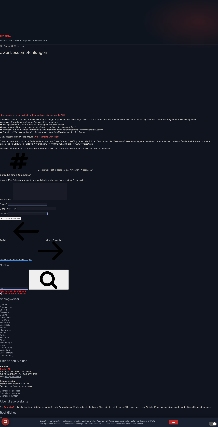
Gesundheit (43, 170)
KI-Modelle (5, 322)
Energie (3, 309)
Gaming (3, 315)
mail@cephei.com (13, 376)
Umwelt (3, 345)
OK (173, 422)
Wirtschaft (74, 170)
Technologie (62, 170)
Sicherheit (4, 337)
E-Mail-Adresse (8, 208)
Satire (3, 335)
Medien (3, 327)
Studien (3, 340)
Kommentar (6, 199)
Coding (3, 304)
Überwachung (6, 355)
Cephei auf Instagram (10, 393)
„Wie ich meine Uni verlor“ (46, 136)
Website (4, 213)
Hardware (4, 320)
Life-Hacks (5, 325)
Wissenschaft (87, 170)
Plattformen (5, 330)
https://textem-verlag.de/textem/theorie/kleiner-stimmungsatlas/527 (32, 115)
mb (22, 46)
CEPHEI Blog (5, 36)
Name (3, 204)
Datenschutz (6, 307)
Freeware (4, 312)
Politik (53, 170)
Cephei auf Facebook (10, 390)
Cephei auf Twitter (9, 396)
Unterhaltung (6, 347)
